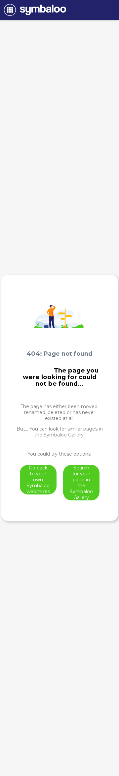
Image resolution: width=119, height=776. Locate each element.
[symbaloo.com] (34, 10)
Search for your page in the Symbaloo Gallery (81, 482)
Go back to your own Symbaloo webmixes (38, 479)
